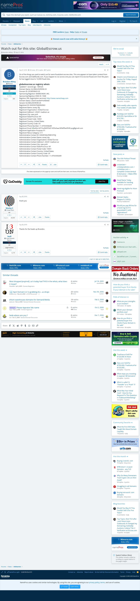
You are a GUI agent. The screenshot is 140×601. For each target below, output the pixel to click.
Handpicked (12, 25)
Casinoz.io (121, 242)
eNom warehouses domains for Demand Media (29, 299)
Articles (128, 55)
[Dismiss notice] (136, 39)
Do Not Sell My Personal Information (107, 572)
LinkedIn (130, 53)
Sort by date (95, 191)
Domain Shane (131, 84)
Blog (29, 25)
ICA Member (9, 93)
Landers (51, 21)
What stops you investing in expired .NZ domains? (126, 375)
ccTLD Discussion (31, 294)
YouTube (122, 55)
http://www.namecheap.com (57, 98)
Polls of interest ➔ (121, 297)
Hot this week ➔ (120, 350)
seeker (102, 301)
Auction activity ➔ (120, 237)
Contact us (71, 572)
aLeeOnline (100, 283)
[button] (10, 21)
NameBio (126, 121)
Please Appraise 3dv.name (28, 307)
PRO (9, 88)
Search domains (131, 15)
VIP (9, 91)
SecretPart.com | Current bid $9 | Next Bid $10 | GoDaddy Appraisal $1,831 (127, 256)
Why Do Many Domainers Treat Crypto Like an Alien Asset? (126, 477)
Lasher (102, 294)
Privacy (128, 572)
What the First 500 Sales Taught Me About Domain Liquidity (126, 429)
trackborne (126, 201)
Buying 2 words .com (125, 461)
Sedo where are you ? (18, 315)
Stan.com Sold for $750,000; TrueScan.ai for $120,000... (126, 127)
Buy (34, 21)
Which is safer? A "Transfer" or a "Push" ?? (126, 383)
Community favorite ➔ (122, 422)
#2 (108, 196)
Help (133, 572)
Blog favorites (119, 503)
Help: (72, 32)
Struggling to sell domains (126, 486)
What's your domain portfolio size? (124, 311)
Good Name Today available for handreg (125, 181)
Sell (42, 21)
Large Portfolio (9, 247)
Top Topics (22, 25)
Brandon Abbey (8, 52)
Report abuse (89, 572)
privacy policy (94, 582)
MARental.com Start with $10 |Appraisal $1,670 (127, 247)
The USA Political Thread (126, 158)
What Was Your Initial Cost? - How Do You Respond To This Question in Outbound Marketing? (127, 394)
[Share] (105, 70)
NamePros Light (14, 572)
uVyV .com (121, 261)
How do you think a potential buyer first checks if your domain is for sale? (124, 287)
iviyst (10, 310)
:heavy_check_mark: (5, 86)
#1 (108, 70)
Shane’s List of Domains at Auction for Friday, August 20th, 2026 (127, 79)
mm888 (124, 176)
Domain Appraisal (26, 310)
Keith (127, 161)
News (27, 21)
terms (102, 582)
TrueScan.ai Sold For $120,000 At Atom (124, 355)
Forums (6, 21)
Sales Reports (37, 25)
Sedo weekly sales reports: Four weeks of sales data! (127, 106)
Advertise (80, 572)
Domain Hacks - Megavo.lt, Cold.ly (123, 198)
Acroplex (127, 101)
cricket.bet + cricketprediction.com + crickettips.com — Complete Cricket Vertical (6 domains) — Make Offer (127, 169)
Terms (122, 572)
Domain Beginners (28, 286)
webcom (11, 302)
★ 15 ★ (9, 96)
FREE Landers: (58, 32)
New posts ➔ (118, 154)
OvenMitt (12, 286)
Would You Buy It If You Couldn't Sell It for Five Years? (126, 68)
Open (67, 32)
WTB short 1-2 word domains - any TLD (124, 468)
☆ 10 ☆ (9, 215)
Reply (107, 160)
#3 (108, 225)
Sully (127, 73)
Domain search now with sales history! (69, 39)
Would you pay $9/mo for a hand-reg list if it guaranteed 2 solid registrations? (127, 208)
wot (10, 317)
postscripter (128, 185)
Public (77, 32)
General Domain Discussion (31, 302)
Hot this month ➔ (120, 456)
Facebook (121, 53)
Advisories (47, 25)
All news (3, 25)
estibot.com (12, 294)
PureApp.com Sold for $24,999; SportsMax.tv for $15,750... (127, 116)
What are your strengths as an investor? (126, 302)
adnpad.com (121, 252)
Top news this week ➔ (122, 61)
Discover (16, 21)
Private (84, 32)
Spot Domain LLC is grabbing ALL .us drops (31, 292)
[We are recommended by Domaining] (5, 577)
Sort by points (104, 191)
